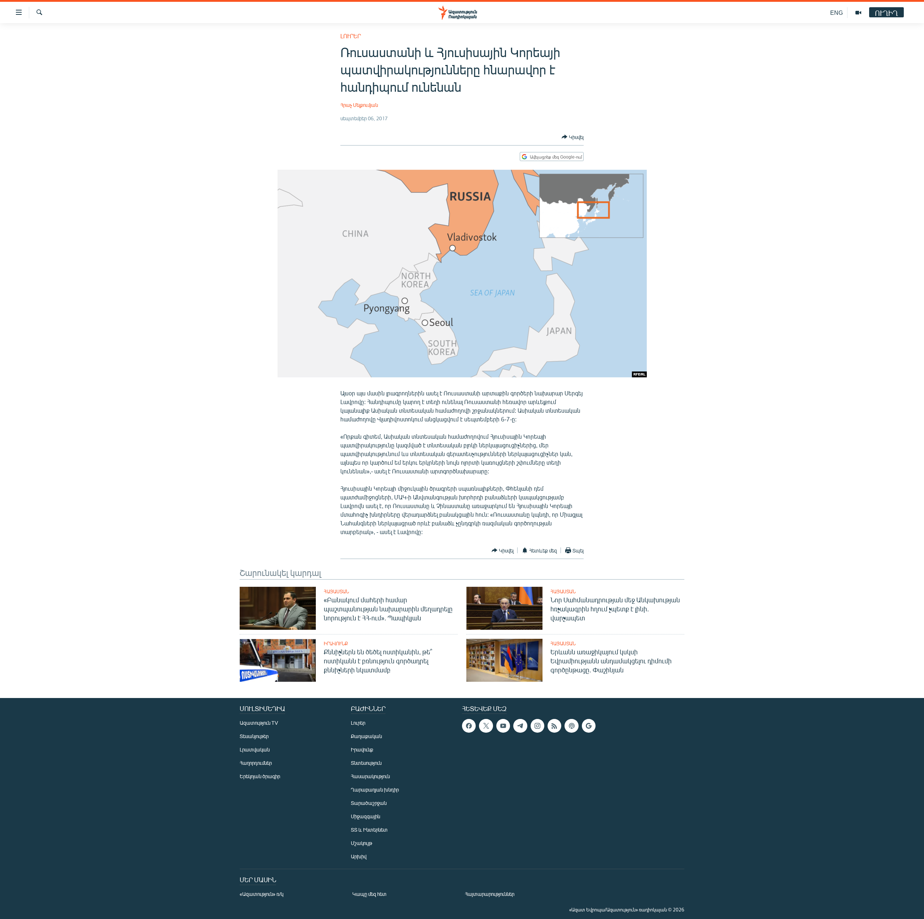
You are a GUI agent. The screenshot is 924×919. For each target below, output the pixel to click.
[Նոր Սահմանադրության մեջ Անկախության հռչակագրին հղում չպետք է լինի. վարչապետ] (504, 608)
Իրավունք (336, 643)
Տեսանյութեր (254, 736)
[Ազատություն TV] (858, 12)
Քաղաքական (366, 736)
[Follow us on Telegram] (520, 726)
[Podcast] (571, 726)
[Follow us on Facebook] (469, 726)
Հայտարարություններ (489, 894)
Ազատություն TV (259, 723)
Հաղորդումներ (256, 763)
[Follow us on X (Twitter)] (486, 726)
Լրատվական (255, 749)
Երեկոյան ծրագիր (260, 776)
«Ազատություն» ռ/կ (261, 894)
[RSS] (554, 726)
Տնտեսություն (366, 763)
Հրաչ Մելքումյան (359, 105)
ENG (836, 12)
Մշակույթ (361, 843)
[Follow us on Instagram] (537, 726)
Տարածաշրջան (369, 803)
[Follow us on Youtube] (503, 726)
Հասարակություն (370, 776)
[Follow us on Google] (589, 726)
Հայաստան (336, 591)
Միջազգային (365, 816)
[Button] (573, 137)
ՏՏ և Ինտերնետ (369, 830)
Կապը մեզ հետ (369, 894)
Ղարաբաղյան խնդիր (375, 789)
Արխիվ (358, 856)
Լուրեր (350, 35)
